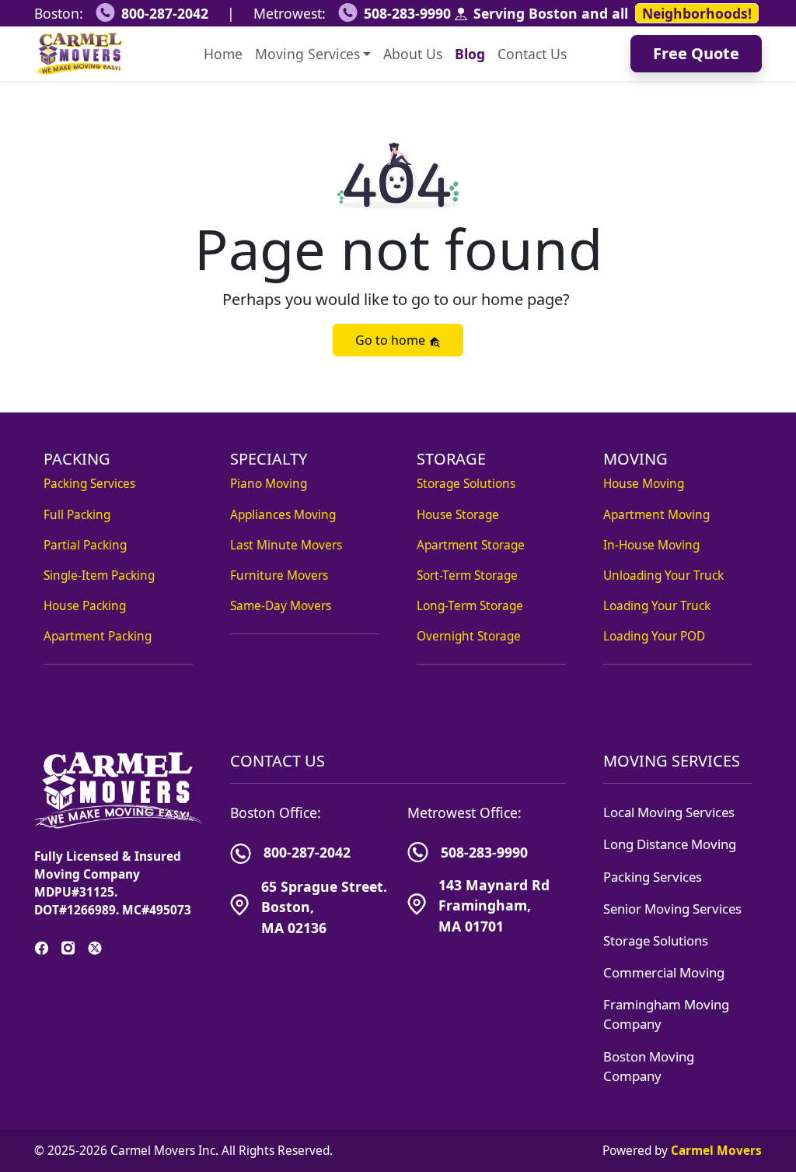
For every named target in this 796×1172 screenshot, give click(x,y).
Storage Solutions (466, 483)
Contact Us (532, 53)
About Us (412, 53)
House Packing (85, 606)
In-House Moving (651, 545)
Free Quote (696, 53)
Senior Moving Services (672, 909)
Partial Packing (85, 545)
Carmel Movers (716, 1150)
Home (223, 53)
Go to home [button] (391, 340)
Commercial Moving (663, 972)
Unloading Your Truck (663, 575)
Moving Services (307, 53)
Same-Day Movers (280, 606)
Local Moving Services (669, 812)
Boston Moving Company (648, 1066)
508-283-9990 (407, 13)
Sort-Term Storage (467, 575)
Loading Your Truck (656, 606)
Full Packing (77, 515)
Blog (470, 53)
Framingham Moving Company (666, 1014)
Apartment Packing (98, 636)
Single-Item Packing (99, 575)
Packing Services (89, 483)
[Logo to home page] (80, 54)
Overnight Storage (469, 636)
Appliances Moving (283, 515)
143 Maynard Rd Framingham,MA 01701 (494, 905)
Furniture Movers (279, 575)
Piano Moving (268, 483)
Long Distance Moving (669, 844)
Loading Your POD (654, 636)
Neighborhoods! (697, 13)
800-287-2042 (164, 13)
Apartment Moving (656, 515)
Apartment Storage (471, 545)
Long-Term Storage (470, 606)
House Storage (458, 515)
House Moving (643, 483)
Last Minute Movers (286, 545)
